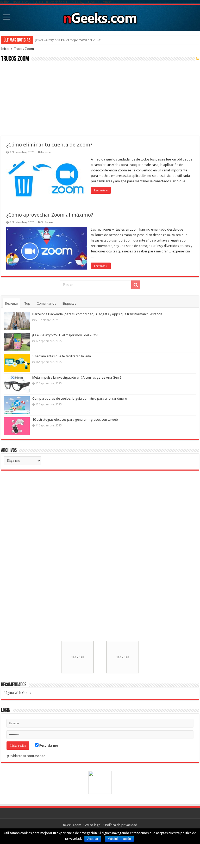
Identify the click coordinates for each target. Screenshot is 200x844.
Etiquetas (69, 303)
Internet (46, 152)
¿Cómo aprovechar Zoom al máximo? (49, 215)
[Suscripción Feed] (197, 59)
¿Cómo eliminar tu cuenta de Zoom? (49, 145)
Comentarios (46, 303)
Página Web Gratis (17, 693)
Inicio (5, 49)
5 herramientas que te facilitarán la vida (61, 356)
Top (27, 303)
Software (47, 222)
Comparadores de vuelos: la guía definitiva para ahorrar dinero (79, 398)
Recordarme (48, 745)
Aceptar (92, 839)
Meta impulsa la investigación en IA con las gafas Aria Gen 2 (76, 377)
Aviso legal (93, 825)
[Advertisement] (40, 98)
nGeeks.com (72, 825)
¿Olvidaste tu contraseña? (26, 756)
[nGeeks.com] (100, 16)
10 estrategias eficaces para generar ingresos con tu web (75, 419)
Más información (119, 839)
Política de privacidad (121, 825)
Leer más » (101, 190)
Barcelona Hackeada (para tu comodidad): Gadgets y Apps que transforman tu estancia (97, 314)
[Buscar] (135, 284)
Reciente (11, 303)
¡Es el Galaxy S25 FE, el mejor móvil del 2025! (68, 40)
